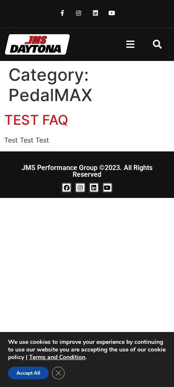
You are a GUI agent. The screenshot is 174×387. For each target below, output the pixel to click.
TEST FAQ (36, 120)
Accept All (28, 373)
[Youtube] (111, 13)
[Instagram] (79, 13)
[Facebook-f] (62, 13)
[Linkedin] (95, 13)
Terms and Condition (57, 357)
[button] (130, 45)
